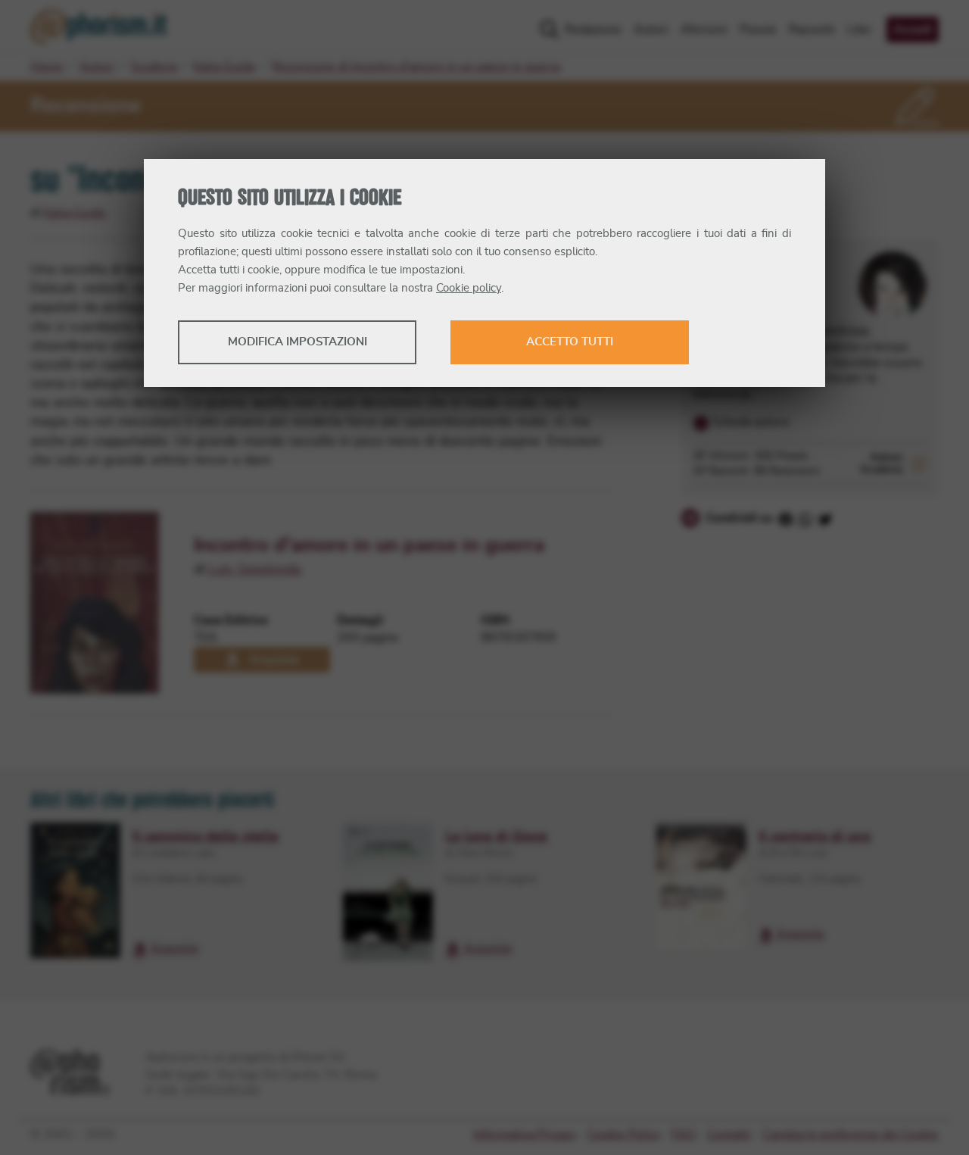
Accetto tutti (569, 342)
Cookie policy (468, 288)
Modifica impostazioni (297, 342)
